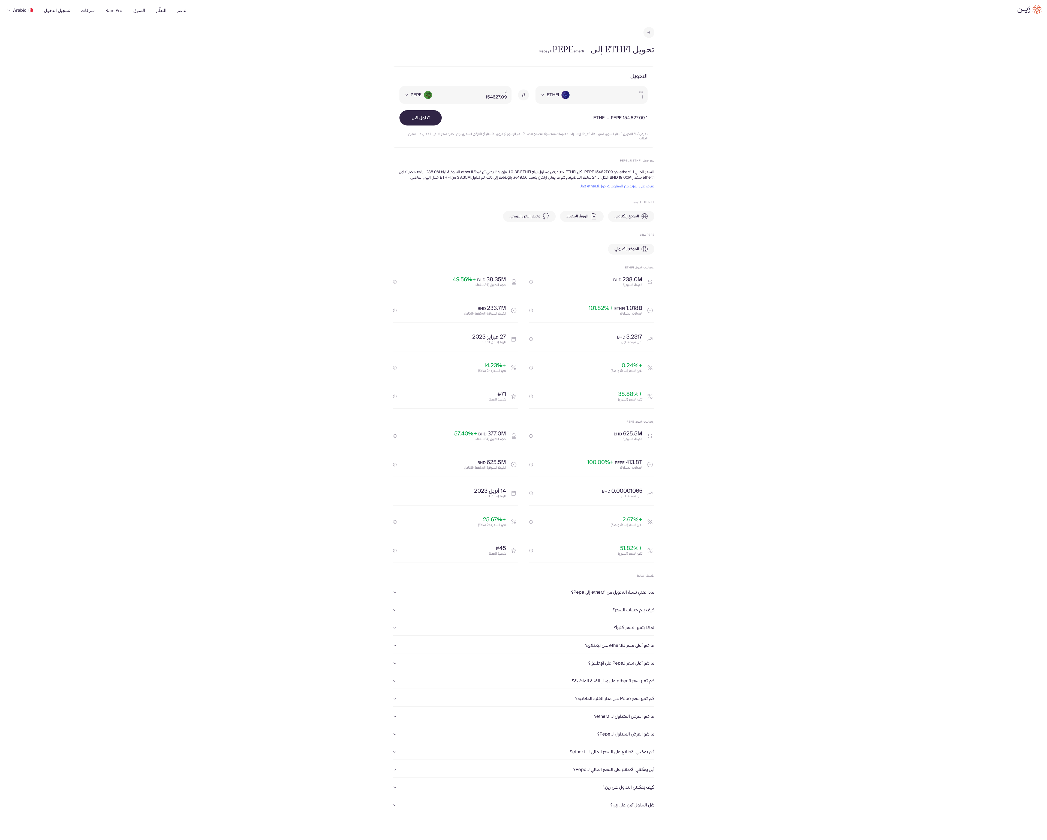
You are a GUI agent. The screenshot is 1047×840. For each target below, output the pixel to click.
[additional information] (531, 282)
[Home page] (1030, 9)
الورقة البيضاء (577, 216)
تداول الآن (421, 118)
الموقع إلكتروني (627, 216)
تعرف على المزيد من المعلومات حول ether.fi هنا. (617, 186)
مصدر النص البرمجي (525, 216)
